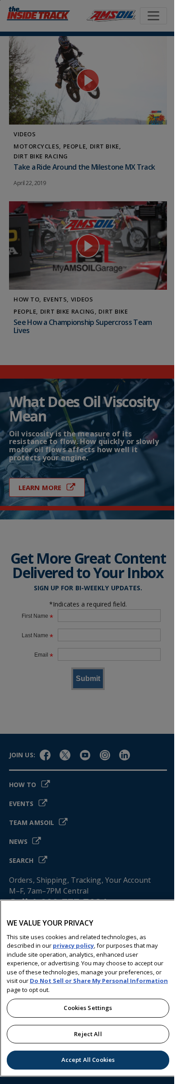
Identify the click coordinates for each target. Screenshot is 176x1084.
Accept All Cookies (88, 1060)
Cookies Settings (88, 1008)
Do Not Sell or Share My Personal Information (99, 981)
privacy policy (73, 945)
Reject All (88, 1034)
